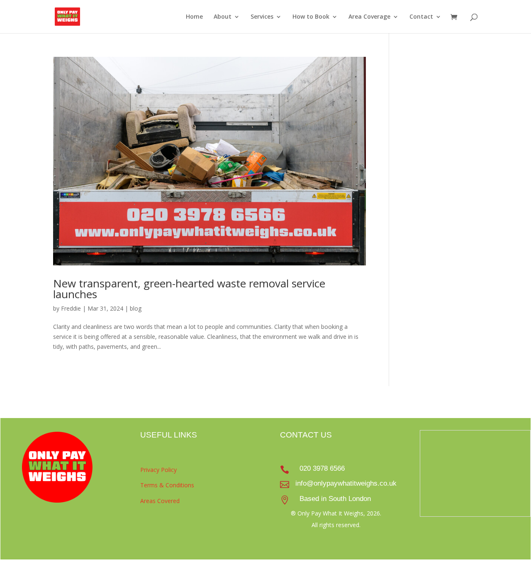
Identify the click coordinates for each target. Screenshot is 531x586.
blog (135, 308)
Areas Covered (160, 501)
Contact (421, 17)
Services (262, 17)
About (222, 17)
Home (194, 17)
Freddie (71, 308)
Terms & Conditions (167, 485)
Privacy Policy (158, 470)
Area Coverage (369, 17)
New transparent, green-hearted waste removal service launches (189, 289)
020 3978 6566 (322, 468)
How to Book (310, 17)
